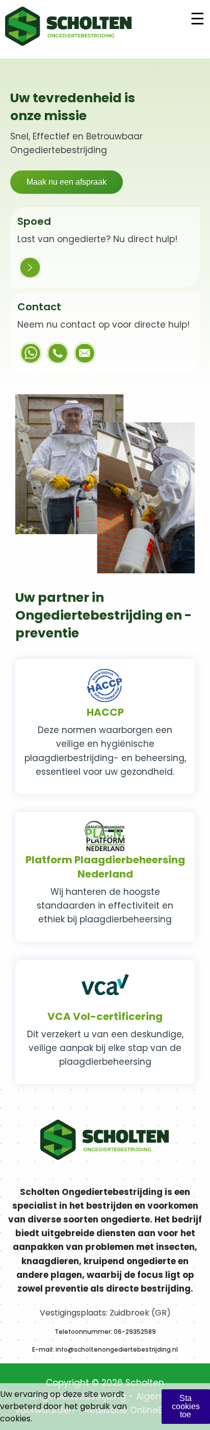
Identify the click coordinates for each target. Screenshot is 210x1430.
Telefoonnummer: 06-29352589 (105, 1331)
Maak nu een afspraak (67, 182)
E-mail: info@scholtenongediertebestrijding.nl (105, 1349)
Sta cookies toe (186, 1406)
